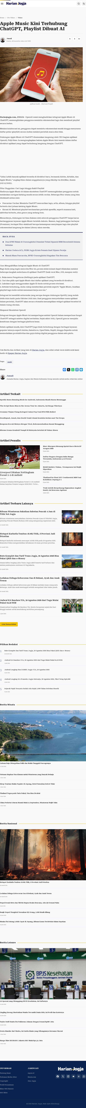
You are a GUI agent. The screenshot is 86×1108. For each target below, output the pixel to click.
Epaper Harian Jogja (17, 353)
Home (2, 17)
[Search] (79, 4)
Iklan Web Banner (7, 1089)
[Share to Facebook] (64, 369)
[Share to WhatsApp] (72, 369)
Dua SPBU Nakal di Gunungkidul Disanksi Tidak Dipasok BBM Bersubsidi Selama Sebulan (42, 243)
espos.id (31, 1073)
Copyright (4, 1081)
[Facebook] (58, 1076)
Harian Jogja (38, 350)
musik (9, 362)
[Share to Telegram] (81, 369)
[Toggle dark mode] (84, 4)
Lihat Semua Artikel (9, 624)
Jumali (9, 38)
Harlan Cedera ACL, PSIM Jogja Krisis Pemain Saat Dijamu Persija (35, 250)
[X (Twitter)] (63, 1076)
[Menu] (2, 3)
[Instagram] (68, 1076)
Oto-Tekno (11, 17)
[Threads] (79, 1076)
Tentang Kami (5, 1073)
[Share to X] (68, 369)
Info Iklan (4, 1092)
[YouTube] (73, 1076)
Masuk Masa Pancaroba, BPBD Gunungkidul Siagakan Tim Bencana (36, 256)
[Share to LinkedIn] (77, 369)
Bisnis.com (32, 1077)
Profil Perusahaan (7, 1085)
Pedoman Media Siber (8, 1077)
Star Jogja (32, 1081)
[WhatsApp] (84, 1076)
